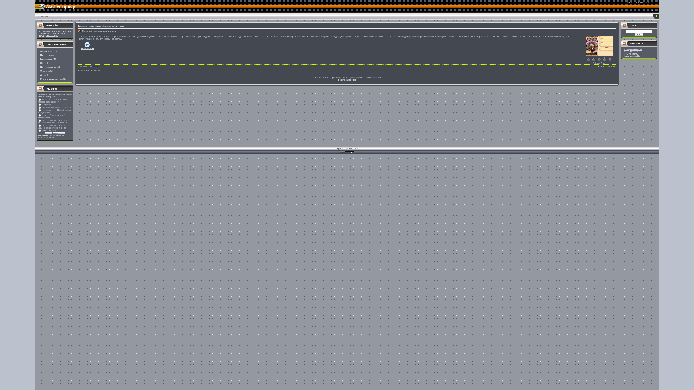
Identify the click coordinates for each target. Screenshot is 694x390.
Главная (82, 26)
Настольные (46, 55)
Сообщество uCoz (632, 52)
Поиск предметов (48, 67)
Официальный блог (633, 49)
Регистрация (344, 80)
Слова (43, 63)
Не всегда (46, 104)
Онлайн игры (44, 16)
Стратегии (45, 71)
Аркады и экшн (47, 51)
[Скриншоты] (599, 46)
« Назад (601, 66)
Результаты (43, 135)
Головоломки (46, 59)
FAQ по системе (631, 54)
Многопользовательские (51, 79)
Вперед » (611, 66)
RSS (654, 10)
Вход (353, 80)
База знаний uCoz (632, 56)
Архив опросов (57, 135)
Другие (43, 75)
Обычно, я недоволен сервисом (57, 107)
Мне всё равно (49, 130)
